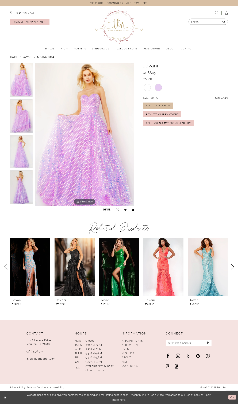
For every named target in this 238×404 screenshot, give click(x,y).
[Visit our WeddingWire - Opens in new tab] (207, 355)
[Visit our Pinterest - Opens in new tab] (167, 366)
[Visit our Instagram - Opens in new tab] (178, 355)
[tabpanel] (21, 81)
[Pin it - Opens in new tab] (125, 209)
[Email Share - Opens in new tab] (133, 209)
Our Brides (130, 366)
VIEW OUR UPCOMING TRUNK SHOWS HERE (119, 3)
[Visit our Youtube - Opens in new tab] (177, 366)
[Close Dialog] (5, 397)
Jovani (27, 56)
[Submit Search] (224, 22)
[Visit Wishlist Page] (216, 12)
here (122, 399)
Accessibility (57, 387)
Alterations (130, 345)
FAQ (124, 361)
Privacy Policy (17, 387)
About (126, 357)
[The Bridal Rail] (119, 27)
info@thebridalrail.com (40, 358)
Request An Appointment (162, 114)
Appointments (132, 340)
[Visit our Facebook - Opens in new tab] (168, 355)
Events (127, 349)
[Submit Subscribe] (208, 343)
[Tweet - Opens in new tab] (117, 209)
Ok (232, 397)
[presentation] (30, 267)
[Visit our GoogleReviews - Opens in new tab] (198, 355)
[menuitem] (22, 12)
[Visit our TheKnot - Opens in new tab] (188, 355)
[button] (226, 13)
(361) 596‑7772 (35, 351)
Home (14, 56)
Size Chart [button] (221, 97)
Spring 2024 (45, 56)
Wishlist (128, 353)
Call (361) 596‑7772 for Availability (168, 123)
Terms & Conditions (37, 387)
